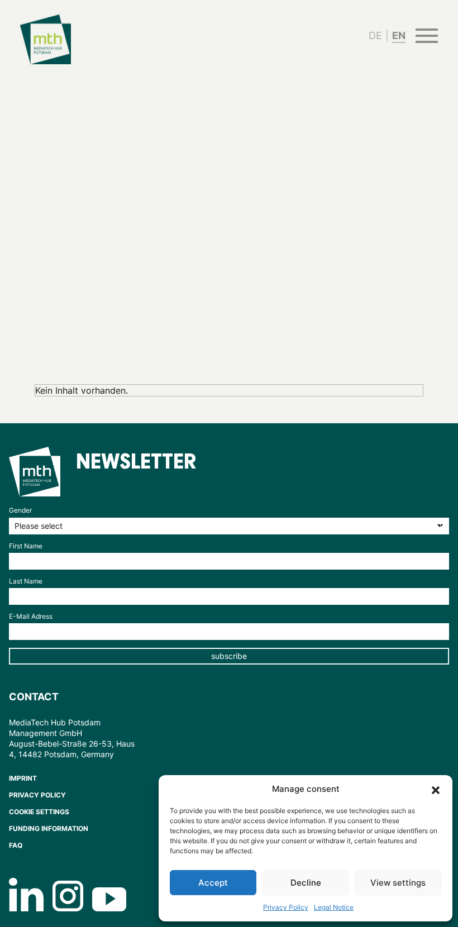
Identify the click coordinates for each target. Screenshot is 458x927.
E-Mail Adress (31, 616)
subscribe (229, 656)
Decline (305, 882)
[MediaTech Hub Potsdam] (34, 471)
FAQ (15, 845)
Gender (20, 510)
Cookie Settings (39, 811)
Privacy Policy (285, 907)
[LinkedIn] (26, 894)
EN (398, 36)
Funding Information (48, 828)
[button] (435, 789)
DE (375, 36)
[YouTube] (109, 899)
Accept (213, 882)
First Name (25, 545)
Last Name (25, 581)
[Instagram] (68, 896)
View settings (398, 882)
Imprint (23, 778)
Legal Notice (334, 907)
